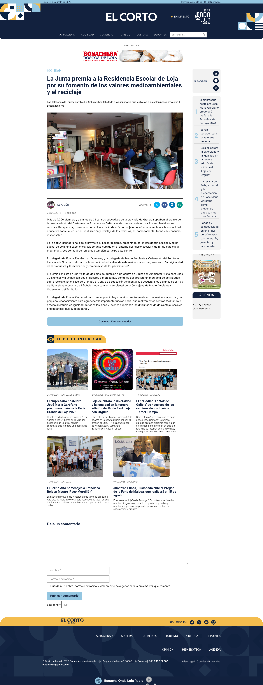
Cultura (142, 34)
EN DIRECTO (181, 16)
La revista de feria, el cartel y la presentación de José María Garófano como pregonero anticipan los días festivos (209, 199)
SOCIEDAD (127, 636)
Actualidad (67, 34)
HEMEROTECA (191, 649)
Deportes (160, 34)
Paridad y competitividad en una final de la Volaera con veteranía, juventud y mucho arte (210, 234)
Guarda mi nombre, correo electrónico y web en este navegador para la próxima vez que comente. (110, 586)
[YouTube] (206, 622)
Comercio (106, 34)
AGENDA (215, 649)
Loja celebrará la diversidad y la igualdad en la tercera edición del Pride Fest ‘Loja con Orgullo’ (210, 161)
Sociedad (87, 34)
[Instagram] (213, 622)
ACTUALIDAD (104, 636)
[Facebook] (192, 622)
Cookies (201, 661)
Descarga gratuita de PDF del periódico (201, 2)
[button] (149, 679)
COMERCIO (150, 636)
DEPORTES (214, 636)
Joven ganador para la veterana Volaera (209, 135)
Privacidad (214, 661)
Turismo (124, 34)
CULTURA (192, 636)
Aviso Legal (188, 661)
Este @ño (54, 604)
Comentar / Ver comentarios (115, 321)
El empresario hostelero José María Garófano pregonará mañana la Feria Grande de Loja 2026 (209, 111)
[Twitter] (199, 622)
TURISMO (172, 636)
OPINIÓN (168, 649)
